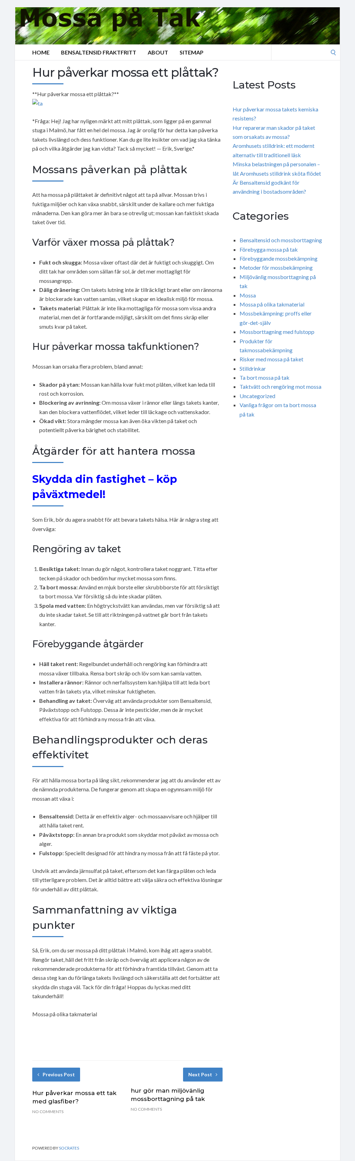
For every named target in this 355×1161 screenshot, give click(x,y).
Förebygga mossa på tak (269, 249)
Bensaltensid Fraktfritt (98, 52)
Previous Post (59, 1074)
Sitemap (192, 52)
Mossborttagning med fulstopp (277, 331)
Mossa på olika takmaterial (272, 304)
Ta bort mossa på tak (264, 377)
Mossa (248, 295)
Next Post (200, 1074)
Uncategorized (257, 396)
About (158, 52)
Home (41, 52)
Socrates (69, 1148)
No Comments (47, 1111)
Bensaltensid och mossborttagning (281, 240)
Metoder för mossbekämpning (276, 267)
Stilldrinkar (253, 368)
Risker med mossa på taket (271, 359)
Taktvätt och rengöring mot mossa (280, 386)
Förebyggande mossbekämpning (279, 258)
